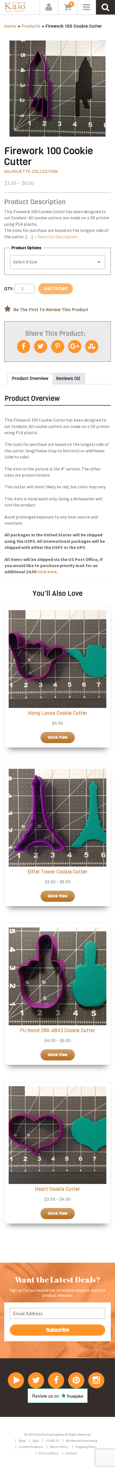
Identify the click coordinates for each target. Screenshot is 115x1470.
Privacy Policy (48, 1453)
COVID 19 (52, 1440)
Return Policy (59, 1447)
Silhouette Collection (31, 171)
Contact (71, 1453)
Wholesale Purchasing (81, 1440)
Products (30, 26)
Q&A (35, 1440)
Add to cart (55, 288)
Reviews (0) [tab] (68, 378)
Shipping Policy (86, 1447)
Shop (21, 1440)
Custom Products (31, 1447)
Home (10, 26)
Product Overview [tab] (30, 378)
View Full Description (58, 236)
